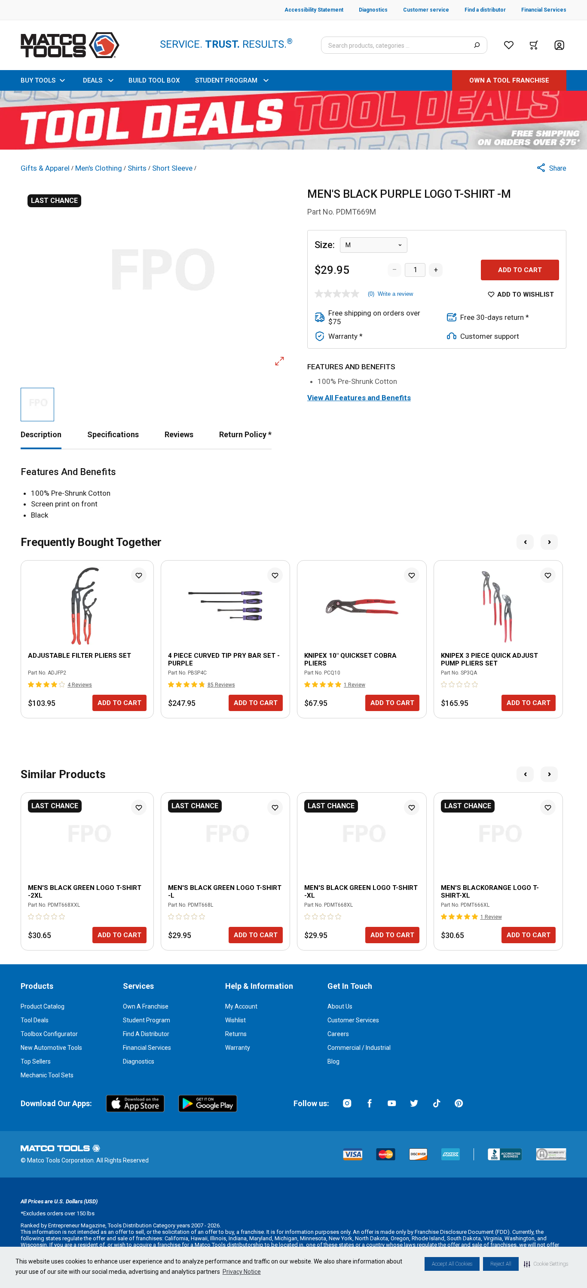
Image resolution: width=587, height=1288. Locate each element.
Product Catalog (42, 1006)
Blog (333, 1061)
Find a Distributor (146, 1033)
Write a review (395, 294)
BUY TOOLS (38, 80)
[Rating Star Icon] (31, 684)
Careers (338, 1033)
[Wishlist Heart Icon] (139, 575)
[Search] (476, 45)
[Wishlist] (509, 45)
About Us (339, 1006)
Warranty (237, 1047)
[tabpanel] (293, 493)
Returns (236, 1033)
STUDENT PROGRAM (226, 80)
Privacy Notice (242, 1271)
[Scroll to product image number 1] (37, 404)
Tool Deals (35, 1020)
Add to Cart (520, 270)
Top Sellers (36, 1061)
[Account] (559, 45)
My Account (241, 1006)
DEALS (92, 80)
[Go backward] (525, 542)
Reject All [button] (500, 1264)
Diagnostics (138, 1061)
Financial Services (147, 1047)
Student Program (146, 1020)
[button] (546, 1264)
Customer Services (353, 1020)
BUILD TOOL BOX (154, 80)
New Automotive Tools (51, 1047)
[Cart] (534, 45)
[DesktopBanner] (293, 120)
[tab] (41, 434)
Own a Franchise (145, 1006)
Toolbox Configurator (49, 1033)
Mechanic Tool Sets (47, 1075)
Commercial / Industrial (359, 1047)
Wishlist (235, 1020)
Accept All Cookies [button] (452, 1264)
